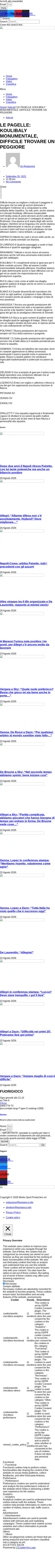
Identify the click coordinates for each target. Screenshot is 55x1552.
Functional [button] (8, 1462)
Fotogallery (12, 78)
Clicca (3, 1103)
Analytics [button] (7, 1494)
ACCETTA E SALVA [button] (13, 1545)
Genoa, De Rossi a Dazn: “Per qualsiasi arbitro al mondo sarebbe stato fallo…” (26, 734)
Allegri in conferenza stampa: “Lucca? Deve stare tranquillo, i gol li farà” (26, 993)
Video (9, 81)
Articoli (11, 107)
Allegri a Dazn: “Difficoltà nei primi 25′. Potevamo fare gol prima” (25, 1033)
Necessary (11, 1283)
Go (42, 1145)
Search (3, 21)
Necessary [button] (8, 1281)
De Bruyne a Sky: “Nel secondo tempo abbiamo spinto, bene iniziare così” (26, 773)
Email (3, 4)
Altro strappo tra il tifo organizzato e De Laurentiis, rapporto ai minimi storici (26, 603)
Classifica (11, 84)
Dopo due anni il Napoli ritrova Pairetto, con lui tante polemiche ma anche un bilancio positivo (26, 469)
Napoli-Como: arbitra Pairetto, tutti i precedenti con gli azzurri (23, 565)
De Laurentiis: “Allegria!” (17, 952)
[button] (27, 18)
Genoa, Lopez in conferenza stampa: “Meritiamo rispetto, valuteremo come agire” (25, 863)
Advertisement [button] (10, 1513)
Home (9, 76)
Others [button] (6, 1531)
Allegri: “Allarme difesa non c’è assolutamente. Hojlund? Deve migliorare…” (21, 519)
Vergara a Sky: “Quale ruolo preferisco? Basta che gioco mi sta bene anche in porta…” (27, 692)
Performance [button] (9, 1478)
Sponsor (3, 1114)
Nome (3, 1126)
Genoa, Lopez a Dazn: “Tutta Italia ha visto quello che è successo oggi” (25, 909)
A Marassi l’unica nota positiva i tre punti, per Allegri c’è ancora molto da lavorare (24, 644)
